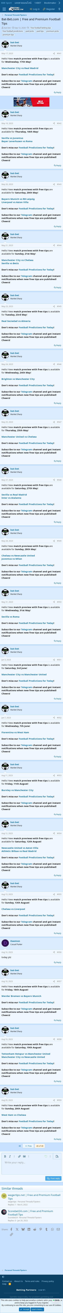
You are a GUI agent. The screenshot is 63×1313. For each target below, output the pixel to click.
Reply (58, 92)
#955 (59, 894)
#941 (59, 53)
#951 (59, 659)
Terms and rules (32, 1281)
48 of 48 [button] (39, 1146)
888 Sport (6, 2)
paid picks (30, 31)
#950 (59, 602)
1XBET (37, 2)
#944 (59, 245)
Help (4, 1284)
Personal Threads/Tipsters (29, 1201)
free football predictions (13, 31)
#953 (59, 775)
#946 (59, 364)
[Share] (54, 53)
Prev (29, 1146)
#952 (59, 717)
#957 (59, 981)
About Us (18, 1281)
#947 (59, 422)
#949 (59, 541)
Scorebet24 (13, 1217)
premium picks (52, 31)
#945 (59, 306)
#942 (59, 123)
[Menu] (4, 9)
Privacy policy (48, 1281)
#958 (59, 1039)
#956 (59, 952)
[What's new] (59, 9)
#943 (59, 184)
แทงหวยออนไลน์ (23, 2)
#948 (59, 480)
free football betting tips (41, 28)
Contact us (7, 1281)
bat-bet (7, 27)
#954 (59, 833)
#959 (59, 1100)
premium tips (8, 34)
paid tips (40, 31)
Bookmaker (50, 2)
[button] (5, 1156)
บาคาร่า (41, 1290)
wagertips (12, 1201)
